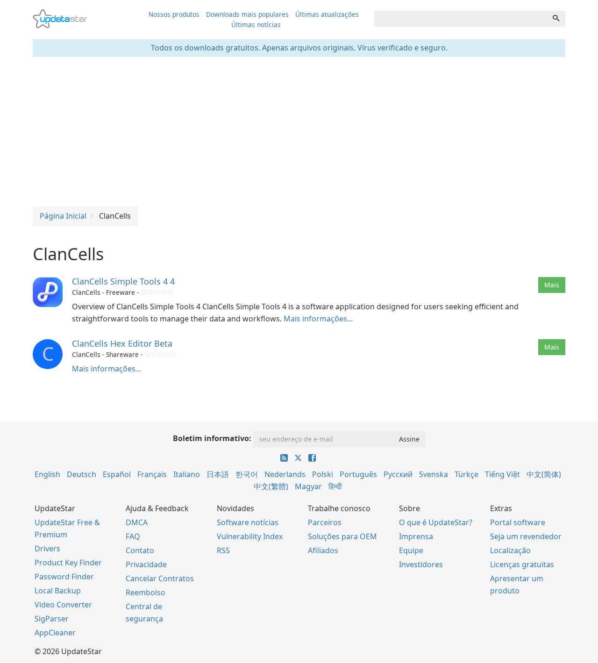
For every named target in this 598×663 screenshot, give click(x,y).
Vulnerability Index (250, 536)
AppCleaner (55, 632)
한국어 (246, 474)
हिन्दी (335, 486)
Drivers (47, 548)
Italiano (186, 474)
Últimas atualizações (327, 14)
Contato (140, 550)
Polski (322, 474)
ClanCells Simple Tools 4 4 (123, 281)
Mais (551, 284)
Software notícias (247, 522)
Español (117, 474)
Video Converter (63, 604)
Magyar (308, 486)
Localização (510, 550)
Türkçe (466, 474)
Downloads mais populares (247, 14)
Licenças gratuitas (522, 564)
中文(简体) (544, 474)
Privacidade (146, 564)
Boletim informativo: (212, 438)
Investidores (421, 564)
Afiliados (323, 550)
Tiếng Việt (502, 474)
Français (152, 474)
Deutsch (81, 474)
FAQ (133, 536)
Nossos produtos (174, 14)
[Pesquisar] (556, 19)
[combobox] (460, 19)
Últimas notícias (256, 24)
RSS (223, 550)
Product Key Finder (68, 562)
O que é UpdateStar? (435, 522)
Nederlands (285, 474)
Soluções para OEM (342, 536)
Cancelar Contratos (160, 578)
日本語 (217, 474)
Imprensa (416, 536)
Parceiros (325, 522)
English (47, 474)
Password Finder (64, 576)
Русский (398, 474)
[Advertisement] (299, 131)
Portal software (517, 522)
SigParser (52, 618)
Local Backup (58, 590)
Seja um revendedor (526, 536)
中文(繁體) (271, 486)
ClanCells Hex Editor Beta (122, 343)
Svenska (433, 474)
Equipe (411, 550)
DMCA (137, 522)
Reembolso (145, 592)
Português (358, 474)
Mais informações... (318, 319)
